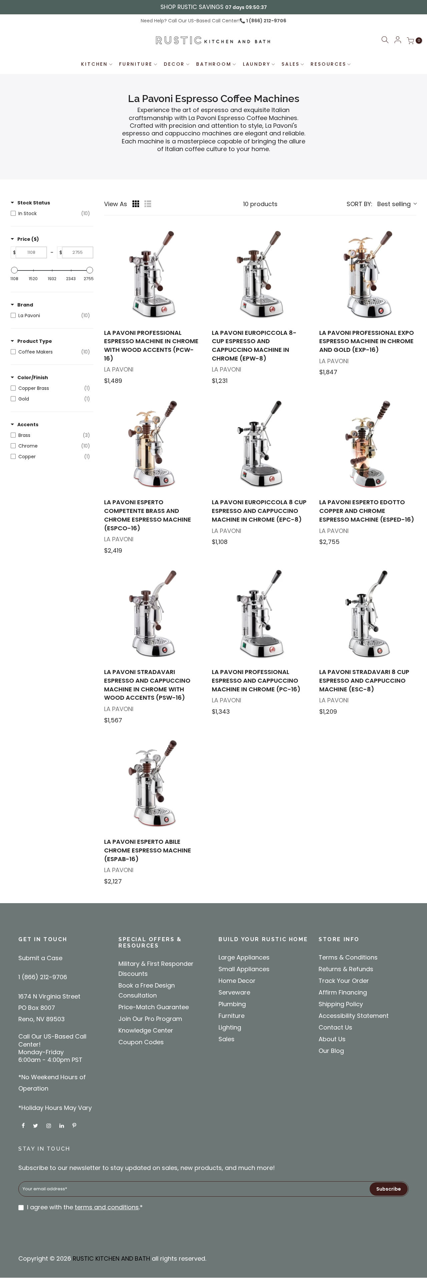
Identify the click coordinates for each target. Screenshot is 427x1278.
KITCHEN (94, 64)
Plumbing (232, 1004)
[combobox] (381, 203)
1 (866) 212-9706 (265, 20)
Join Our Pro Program (150, 1019)
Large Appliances (244, 957)
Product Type (34, 341)
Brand (25, 304)
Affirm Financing (343, 992)
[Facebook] (24, 1125)
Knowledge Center (145, 1030)
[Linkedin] (62, 1125)
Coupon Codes (141, 1042)
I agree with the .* (85, 1207)
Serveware (234, 992)
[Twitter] (36, 1125)
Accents (27, 424)
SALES (290, 64)
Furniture (232, 1016)
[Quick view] (195, 316)
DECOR (174, 64)
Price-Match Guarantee (153, 1007)
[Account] (397, 40)
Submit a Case (40, 958)
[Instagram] (49, 1125)
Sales (227, 1039)
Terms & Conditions (348, 957)
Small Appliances (244, 969)
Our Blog (331, 1051)
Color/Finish (32, 377)
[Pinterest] (75, 1125)
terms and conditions (107, 1207)
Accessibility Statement (354, 1016)
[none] (152, 274)
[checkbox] (50, 213)
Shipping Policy (341, 1004)
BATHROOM (213, 64)
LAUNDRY (257, 64)
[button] (385, 41)
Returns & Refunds (346, 969)
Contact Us (335, 1027)
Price (28, 239)
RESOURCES (328, 64)
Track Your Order (344, 981)
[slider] (14, 270)
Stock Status (33, 202)
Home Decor (237, 981)
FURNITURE (135, 64)
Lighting (230, 1027)
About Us (332, 1039)
